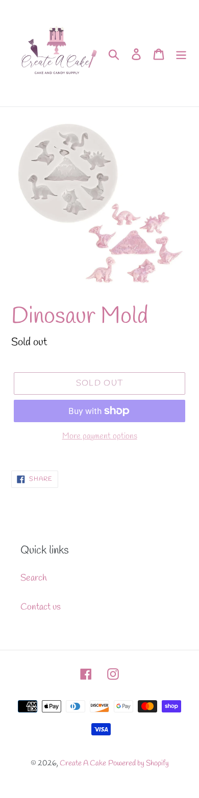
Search (33, 578)
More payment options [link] (99, 436)
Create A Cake (83, 763)
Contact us (40, 607)
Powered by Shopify (138, 763)
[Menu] (181, 53)
